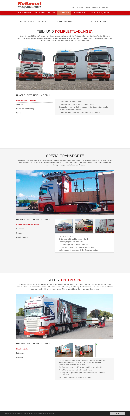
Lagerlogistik (79, 13)
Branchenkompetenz (45, 13)
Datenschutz (107, 7)
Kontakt (80, 7)
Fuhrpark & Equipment (100, 13)
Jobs (73, 7)
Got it (117, 413)
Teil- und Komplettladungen (32, 21)
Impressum (96, 7)
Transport (64, 13)
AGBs (88, 7)
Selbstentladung (97, 21)
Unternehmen (24, 13)
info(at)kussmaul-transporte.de (27, 409)
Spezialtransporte (65, 21)
